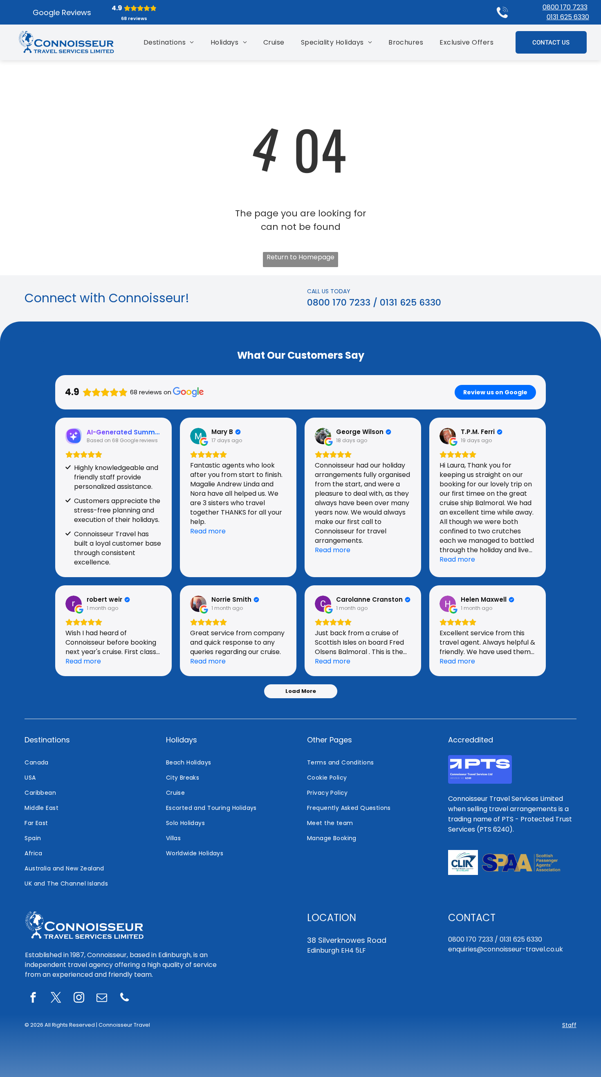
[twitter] (56, 998)
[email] (102, 998)
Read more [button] (208, 531)
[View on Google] (198, 436)
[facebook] (33, 998)
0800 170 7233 (565, 7)
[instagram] (79, 998)
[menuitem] (168, 42)
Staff (569, 1025)
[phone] (125, 998)
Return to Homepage (300, 257)
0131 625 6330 (568, 17)
